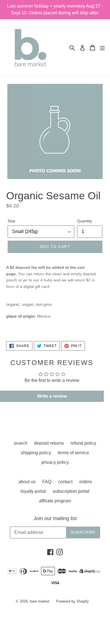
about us (27, 481)
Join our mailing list (55, 518)
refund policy (83, 443)
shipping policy (36, 452)
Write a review (52, 396)
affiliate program (55, 500)
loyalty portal (33, 491)
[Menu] (102, 48)
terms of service (73, 452)
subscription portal (71, 491)
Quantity (84, 221)
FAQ (46, 481)
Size (11, 221)
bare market (39, 601)
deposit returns (49, 443)
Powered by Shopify (72, 601)
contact (65, 481)
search (20, 443)
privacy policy (55, 462)
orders (85, 481)
